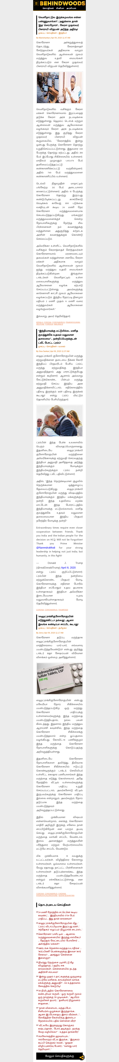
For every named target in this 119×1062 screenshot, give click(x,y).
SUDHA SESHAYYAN (66, 895)
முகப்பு (41, 33)
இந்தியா (63, 33)
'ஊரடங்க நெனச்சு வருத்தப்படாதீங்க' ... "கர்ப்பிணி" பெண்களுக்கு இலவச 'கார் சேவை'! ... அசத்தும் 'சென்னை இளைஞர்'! (60, 953)
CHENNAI (62, 894)
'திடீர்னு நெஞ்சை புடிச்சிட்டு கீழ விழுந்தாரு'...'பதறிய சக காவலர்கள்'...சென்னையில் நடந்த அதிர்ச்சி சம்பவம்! (57, 967)
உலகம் (62, 346)
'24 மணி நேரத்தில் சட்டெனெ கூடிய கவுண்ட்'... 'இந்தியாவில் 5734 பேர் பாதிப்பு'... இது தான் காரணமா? (57, 915)
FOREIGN (49, 324)
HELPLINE (40, 324)
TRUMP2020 (63, 610)
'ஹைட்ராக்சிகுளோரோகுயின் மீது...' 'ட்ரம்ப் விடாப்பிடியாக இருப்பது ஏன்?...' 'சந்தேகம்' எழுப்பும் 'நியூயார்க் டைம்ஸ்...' (60, 926)
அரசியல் (71, 8)
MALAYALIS (58, 324)
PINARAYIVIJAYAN (73, 322)
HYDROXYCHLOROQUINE (46, 895)
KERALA (39, 322)
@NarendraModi (45, 547)
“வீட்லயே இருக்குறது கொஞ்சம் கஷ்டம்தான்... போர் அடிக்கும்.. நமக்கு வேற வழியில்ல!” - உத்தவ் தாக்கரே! (59, 1029)
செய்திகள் (48, 8)
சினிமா (60, 8)
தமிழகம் (63, 628)
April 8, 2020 (68, 567)
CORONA (47, 322)
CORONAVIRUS (58, 322)
